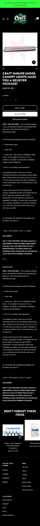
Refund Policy (26, 482)
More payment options (20, 119)
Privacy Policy (26, 486)
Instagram (6, 478)
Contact (24, 475)
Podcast (5, 482)
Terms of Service (27, 490)
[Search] (8, 19)
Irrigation (6, 504)
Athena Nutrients (8, 515)
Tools (4, 508)
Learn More (22, 5)
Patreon (5, 470)
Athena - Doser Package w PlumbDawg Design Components (13, 445)
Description (7, 267)
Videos (24, 471)
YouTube (5, 474)
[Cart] (36, 19)
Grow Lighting (7, 500)
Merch (5, 511)
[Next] (36, 68)
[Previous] (3, 68)
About (24, 478)
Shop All (25, 467)
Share (4, 259)
